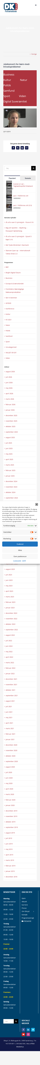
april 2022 (9, 657)
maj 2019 (9, 849)
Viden (22, 96)
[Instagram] (28, 1034)
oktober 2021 (10, 690)
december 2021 (11, 679)
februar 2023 (10, 602)
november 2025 (11, 421)
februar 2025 (10, 470)
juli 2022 (9, 641)
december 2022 (11, 613)
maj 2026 (9, 388)
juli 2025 (9, 443)
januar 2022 (10, 673)
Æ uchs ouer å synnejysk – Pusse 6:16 (19, 222)
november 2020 (11, 750)
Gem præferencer (20, 556)
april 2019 (9, 855)
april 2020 (9, 789)
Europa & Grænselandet (15, 283)
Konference (10, 309)
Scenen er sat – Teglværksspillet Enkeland (23, 185)
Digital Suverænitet (15, 101)
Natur (23, 80)
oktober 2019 (10, 822)
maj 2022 (9, 651)
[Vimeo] (33, 1029)
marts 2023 (10, 597)
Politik (7, 85)
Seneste (28, 178)
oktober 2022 (10, 624)
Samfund (9, 90)
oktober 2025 (10, 426)
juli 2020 (9, 772)
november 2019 (11, 816)
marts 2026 (10, 399)
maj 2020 (9, 783)
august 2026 (10, 371)
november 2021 (11, 684)
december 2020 (11, 745)
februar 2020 (10, 800)
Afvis (20, 550)
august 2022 (10, 635)
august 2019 (10, 833)
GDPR (24, 561)
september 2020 (12, 761)
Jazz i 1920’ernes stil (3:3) (22, 205)
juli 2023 (9, 575)
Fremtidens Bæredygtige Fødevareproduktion (15, 290)
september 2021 (12, 695)
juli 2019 (9, 838)
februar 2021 (10, 734)
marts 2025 (10, 465)
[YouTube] (23, 1034)
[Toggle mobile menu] (36, 5)
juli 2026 (9, 377)
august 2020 (10, 767)
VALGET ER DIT (11, 353)
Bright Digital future (13, 273)
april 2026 (9, 393)
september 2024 (12, 498)
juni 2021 (9, 712)
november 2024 (11, 487)
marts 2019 (10, 860)
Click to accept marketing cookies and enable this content (9, 184)
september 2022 (12, 630)
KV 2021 (9, 320)
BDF (7, 267)
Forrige (34, 54)
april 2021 (9, 723)
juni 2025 (9, 448)
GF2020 (8, 303)
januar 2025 (10, 476)
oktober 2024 (10, 492)
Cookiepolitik (17, 561)
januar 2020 (10, 805)
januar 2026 (10, 410)
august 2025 (10, 437)
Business (8, 74)
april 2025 (9, 459)
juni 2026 (9, 382)
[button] (37, 504)
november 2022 (11, 619)
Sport (6, 96)
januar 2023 (10, 608)
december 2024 (11, 481)
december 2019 (11, 811)
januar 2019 (10, 871)
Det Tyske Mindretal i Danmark (17, 245)
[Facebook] (23, 1029)
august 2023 (10, 569)
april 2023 (9, 591)
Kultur (7, 80)
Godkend (20, 544)
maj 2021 (9, 717)
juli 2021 (9, 706)
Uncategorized (11, 347)
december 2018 (11, 877)
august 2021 (10, 701)
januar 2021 (10, 739)
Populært (12, 178)
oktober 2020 (10, 756)
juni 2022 (9, 646)
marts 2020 (10, 794)
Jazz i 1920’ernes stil (20, 196)
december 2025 (11, 415)
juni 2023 (9, 580)
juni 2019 (9, 844)
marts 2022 (10, 662)
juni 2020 (9, 778)
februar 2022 (10, 668)
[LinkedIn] (28, 1029)
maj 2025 (9, 454)
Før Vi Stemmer (11, 298)
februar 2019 (10, 866)
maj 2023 (9, 586)
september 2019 (12, 827)
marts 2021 (10, 728)
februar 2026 (10, 404)
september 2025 (12, 432)
